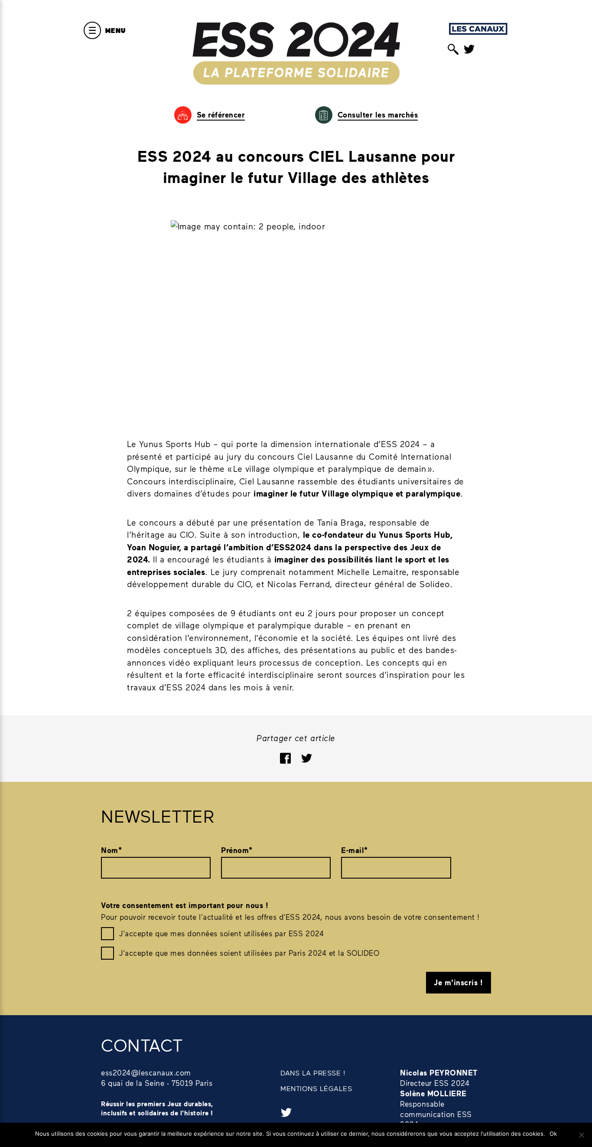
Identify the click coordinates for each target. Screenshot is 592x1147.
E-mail (354, 850)
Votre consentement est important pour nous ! (184, 905)
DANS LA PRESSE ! (312, 1073)
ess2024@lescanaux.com (146, 1072)
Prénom (237, 850)
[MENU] (92, 30)
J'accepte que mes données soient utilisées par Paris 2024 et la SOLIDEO (249, 952)
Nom (111, 850)
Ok (553, 1133)
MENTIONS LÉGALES (316, 1088)
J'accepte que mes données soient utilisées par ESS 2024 (221, 933)
